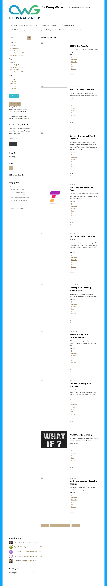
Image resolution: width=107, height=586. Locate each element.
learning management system (22, 197)
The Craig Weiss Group (77, 30)
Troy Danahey (18, 556)
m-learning (19, 203)
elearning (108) (14, 70)
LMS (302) (13, 63)
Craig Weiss (17, 542)
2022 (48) (13, 89)
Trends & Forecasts (14, 208)
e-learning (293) (14, 65)
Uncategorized (23, 208)
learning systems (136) (16, 55)
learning (11, 197)
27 (73, 526)
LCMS (23, 195)
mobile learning (13, 206)
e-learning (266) (14, 48)
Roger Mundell (18, 547)
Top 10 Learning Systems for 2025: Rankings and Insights (58, 25)
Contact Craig (14, 96)
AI (10, 187)
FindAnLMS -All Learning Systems (19, 30)
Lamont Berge (18, 551)
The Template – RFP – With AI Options (57, 30)
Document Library (37, 30)
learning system (13, 200)
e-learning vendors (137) (17, 53)
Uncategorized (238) (16, 51)
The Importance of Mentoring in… (33, 551)
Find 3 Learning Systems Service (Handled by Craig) (24, 25)
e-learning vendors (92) (16, 72)
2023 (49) (13, 86)
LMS (11, 203)
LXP (14, 203)
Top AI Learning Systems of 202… (31, 542)
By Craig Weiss (52, 7)
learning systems (23, 200)
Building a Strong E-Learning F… (30, 561)
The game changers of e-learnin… (32, 556)
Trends (20, 206)
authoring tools (16, 187)
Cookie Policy (26, 118)
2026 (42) (13, 79)
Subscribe (12, 144)
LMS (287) (13, 46)
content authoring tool (15, 189)
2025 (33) (13, 82)
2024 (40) (13, 84)
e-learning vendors (20, 192)
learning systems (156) (16, 67)
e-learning (12, 192)
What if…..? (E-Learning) (81, 435)
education (12, 195)
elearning (18, 195)
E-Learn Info (24, 189)
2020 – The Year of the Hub (82, 89)
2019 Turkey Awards (79, 46)
